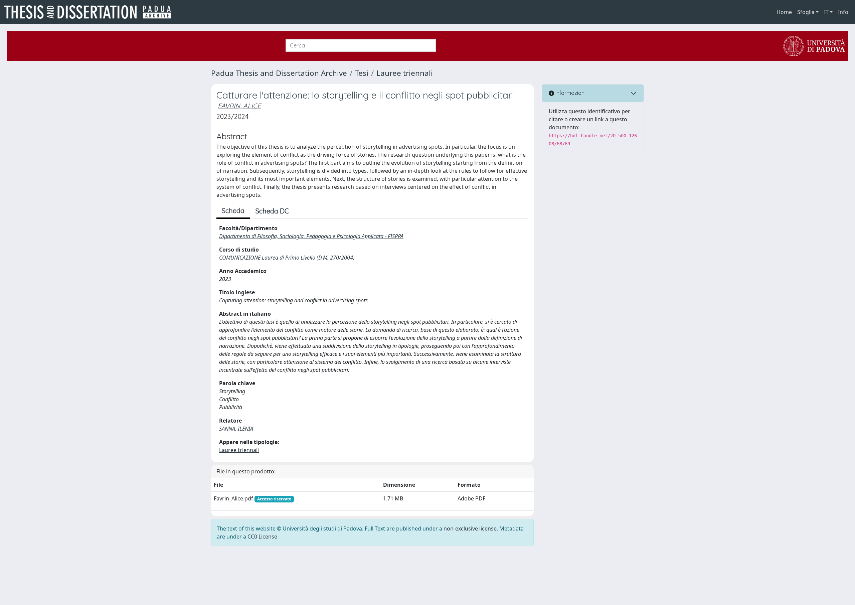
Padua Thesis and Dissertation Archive (279, 73)
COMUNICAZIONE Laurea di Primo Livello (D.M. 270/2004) (287, 257)
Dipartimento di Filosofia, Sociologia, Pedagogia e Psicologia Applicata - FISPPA (311, 236)
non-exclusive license (470, 528)
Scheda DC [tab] (272, 211)
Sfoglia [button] (806, 12)
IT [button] (826, 12)
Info (843, 12)
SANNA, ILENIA (236, 428)
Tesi (361, 73)
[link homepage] (90, 12)
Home (784, 12)
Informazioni (569, 93)
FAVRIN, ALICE (239, 106)
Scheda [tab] (233, 210)
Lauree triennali (404, 73)
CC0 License (262, 536)
